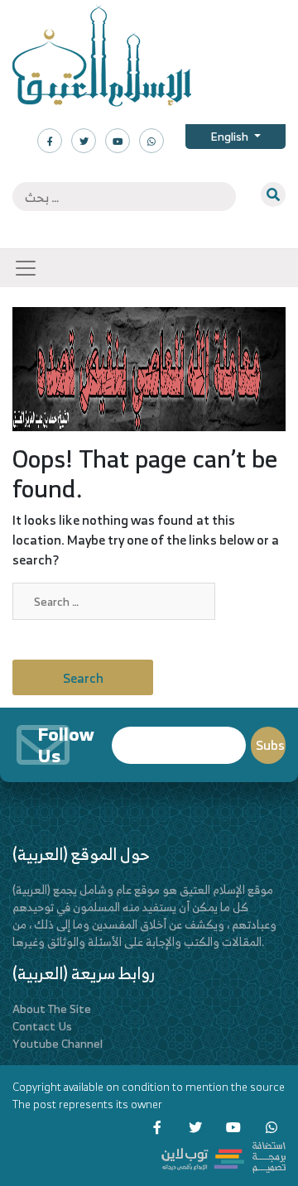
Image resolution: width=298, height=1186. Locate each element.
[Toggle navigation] (25, 268)
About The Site (51, 1008)
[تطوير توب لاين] (223, 1155)
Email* (179, 738)
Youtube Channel (57, 1043)
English (230, 136)
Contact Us (42, 1026)
